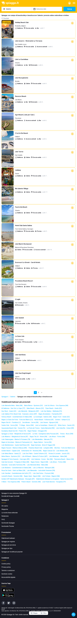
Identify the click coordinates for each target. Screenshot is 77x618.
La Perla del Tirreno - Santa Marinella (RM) (41, 428)
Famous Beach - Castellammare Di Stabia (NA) (17, 417)
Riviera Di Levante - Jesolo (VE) (59, 453)
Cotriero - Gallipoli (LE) (62, 420)
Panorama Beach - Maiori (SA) (64, 459)
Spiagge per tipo (7, 548)
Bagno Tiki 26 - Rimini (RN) (38, 436)
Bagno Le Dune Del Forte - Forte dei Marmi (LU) (17, 420)
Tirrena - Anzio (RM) (66, 434)
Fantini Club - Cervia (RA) (10, 425)
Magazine (5, 509)
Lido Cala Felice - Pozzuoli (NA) (43, 473)
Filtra (44, 613)
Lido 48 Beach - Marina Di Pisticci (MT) (35, 456)
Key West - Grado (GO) (9, 411)
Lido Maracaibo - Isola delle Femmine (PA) (41, 470)
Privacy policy (6, 567)
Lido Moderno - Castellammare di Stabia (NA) (16, 468)
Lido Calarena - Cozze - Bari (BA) (42, 459)
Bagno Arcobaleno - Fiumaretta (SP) (50, 414)
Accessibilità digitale (8, 577)
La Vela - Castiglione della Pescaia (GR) (45, 434)
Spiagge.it (5, 397)
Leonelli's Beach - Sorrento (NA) (12, 476)
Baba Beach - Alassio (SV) (35, 408)
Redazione (5, 516)
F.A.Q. (3, 519)
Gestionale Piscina (8, 526)
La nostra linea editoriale (10, 513)
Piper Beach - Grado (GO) (53, 408)
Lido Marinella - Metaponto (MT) (28, 411)
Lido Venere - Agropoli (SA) (49, 422)
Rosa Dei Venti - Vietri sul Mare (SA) (13, 470)
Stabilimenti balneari (8, 538)
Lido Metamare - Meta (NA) (58, 456)
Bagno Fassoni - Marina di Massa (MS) (14, 448)
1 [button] (35, 392)
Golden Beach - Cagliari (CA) (11, 451)
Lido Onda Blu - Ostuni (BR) (65, 428)
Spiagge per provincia (9, 545)
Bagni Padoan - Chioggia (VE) (37, 431)
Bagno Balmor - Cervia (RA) (43, 442)
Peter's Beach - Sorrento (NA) (31, 482)
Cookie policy (6, 564)
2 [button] (38, 392)
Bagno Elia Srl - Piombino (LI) (11, 422)
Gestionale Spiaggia (8, 523)
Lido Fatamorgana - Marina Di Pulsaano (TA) (16, 439)
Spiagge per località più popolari (12, 552)
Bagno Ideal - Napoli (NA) (32, 476)
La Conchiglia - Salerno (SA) (42, 417)
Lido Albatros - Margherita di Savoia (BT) (15, 436)
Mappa (35, 613)
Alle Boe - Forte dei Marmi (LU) (64, 448)
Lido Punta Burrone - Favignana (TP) (54, 482)
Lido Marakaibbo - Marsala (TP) (42, 439)
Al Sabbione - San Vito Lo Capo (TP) (13, 408)
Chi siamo (5, 506)
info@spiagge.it (45, 611)
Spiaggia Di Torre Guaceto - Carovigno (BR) (16, 459)
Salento (12, 397)
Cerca (69, 9)
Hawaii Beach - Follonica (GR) (44, 420)
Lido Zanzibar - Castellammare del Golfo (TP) (16, 473)
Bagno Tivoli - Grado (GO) (61, 417)
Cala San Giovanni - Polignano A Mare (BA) (15, 462)
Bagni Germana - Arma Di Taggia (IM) (43, 445)
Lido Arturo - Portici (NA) (57, 436)
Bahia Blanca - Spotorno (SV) (33, 405)
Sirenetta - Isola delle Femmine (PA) (13, 465)
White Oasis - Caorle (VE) (66, 425)
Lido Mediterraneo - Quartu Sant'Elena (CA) (15, 445)
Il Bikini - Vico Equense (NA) (11, 482)
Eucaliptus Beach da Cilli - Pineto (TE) (14, 431)
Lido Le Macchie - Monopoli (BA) (43, 468)
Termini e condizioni (8, 570)
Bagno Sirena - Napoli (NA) (39, 462)
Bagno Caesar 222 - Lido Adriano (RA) (55, 451)
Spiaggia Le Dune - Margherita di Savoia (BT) (16, 434)
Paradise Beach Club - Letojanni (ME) (41, 448)
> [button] (41, 392)
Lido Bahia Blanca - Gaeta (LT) (11, 453)
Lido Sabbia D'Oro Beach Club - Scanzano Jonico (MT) (19, 414)
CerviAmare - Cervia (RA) (30, 422)
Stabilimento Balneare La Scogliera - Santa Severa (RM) (54, 479)
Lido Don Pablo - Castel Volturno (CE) (34, 453)
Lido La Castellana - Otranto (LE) (45, 425)
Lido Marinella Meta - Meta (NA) (12, 405)
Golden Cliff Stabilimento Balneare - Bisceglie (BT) (18, 479)
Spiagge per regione (8, 541)
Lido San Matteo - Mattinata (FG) (51, 411)
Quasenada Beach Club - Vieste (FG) (13, 428)
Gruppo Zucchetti (14, 496)
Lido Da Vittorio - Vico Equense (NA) (56, 405)
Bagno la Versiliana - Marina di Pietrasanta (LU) (17, 442)
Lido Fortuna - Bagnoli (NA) (51, 476)
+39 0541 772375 (35, 611)
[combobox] (17, 9)
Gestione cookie (7, 574)
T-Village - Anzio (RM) (26, 425)
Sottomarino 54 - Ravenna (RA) (31, 451)
